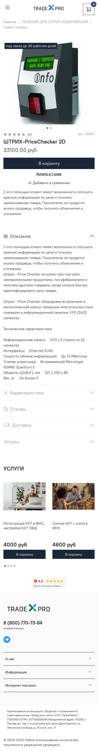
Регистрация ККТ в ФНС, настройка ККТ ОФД (24, 525)
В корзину (24, 554)
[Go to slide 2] (50, 128)
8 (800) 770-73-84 (22, 623)
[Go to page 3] (11, 566)
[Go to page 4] (14, 566)
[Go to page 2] (8, 566)
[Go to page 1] (5, 566)
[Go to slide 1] (47, 128)
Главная (9, 21)
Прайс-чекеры (15, 27)
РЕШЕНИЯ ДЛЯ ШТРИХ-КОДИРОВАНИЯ (55, 21)
